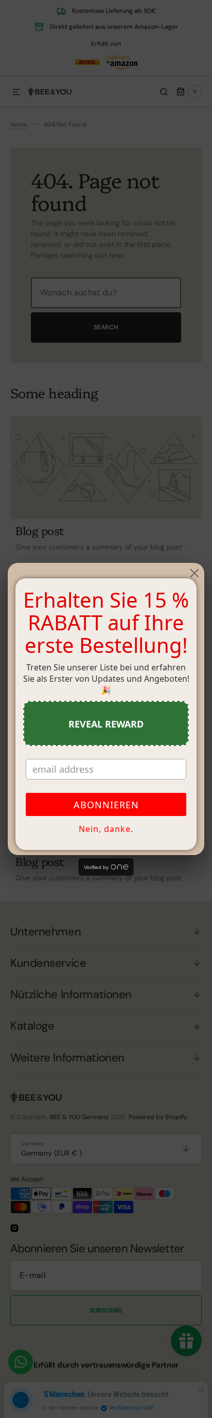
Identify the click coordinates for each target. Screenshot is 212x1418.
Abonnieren (106, 805)
